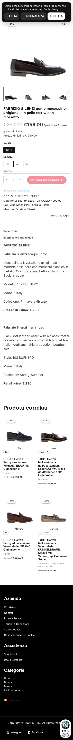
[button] (64, 24)
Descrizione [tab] (10, 231)
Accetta (56, 16)
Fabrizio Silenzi (40, 204)
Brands (8, 686)
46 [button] (27, 164)
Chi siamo (10, 607)
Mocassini (22, 204)
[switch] (65, 735)
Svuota (7, 171)
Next (68, 94)
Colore (7, 142)
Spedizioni (10, 654)
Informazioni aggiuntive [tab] (18, 237)
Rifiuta (11, 16)
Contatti (9, 612)
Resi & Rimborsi (13, 659)
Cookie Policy (12, 629)
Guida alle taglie (60, 215)
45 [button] (17, 164)
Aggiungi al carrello (46, 180)
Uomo (7, 678)
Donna (8, 682)
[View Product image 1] (10, 94)
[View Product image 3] (45, 94)
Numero (8, 156)
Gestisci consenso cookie (19, 635)
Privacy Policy (12, 618)
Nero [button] (9, 150)
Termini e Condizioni (16, 624)
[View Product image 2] (28, 94)
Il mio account (12, 690)
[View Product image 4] (62, 94)
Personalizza (33, 16)
